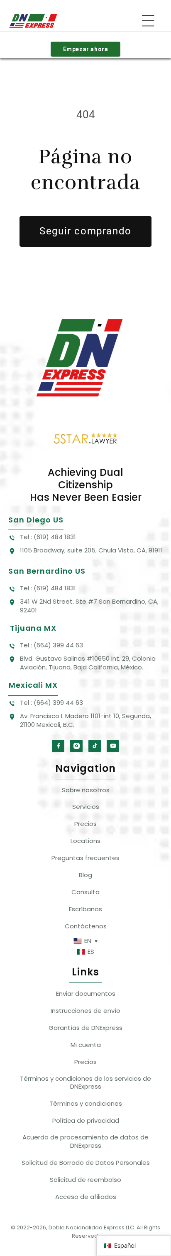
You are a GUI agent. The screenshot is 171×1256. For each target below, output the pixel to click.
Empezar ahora (85, 49)
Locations (85, 840)
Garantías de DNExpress (85, 1027)
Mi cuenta (86, 1044)
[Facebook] (58, 746)
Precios (85, 823)
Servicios (85, 806)
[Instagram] (76, 746)
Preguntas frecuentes (85, 857)
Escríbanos (85, 909)
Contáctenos (86, 926)
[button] (148, 20)
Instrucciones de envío (85, 1010)
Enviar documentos (85, 993)
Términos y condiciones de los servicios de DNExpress (85, 1082)
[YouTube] (113, 746)
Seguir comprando (85, 231)
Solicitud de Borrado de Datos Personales (86, 1162)
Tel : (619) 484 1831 (48, 536)
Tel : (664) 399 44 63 (51, 645)
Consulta (85, 892)
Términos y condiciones (85, 1103)
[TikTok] (94, 746)
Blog (85, 874)
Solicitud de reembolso (85, 1179)
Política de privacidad (85, 1120)
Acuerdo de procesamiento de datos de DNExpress (85, 1141)
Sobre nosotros (86, 790)
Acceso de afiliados (85, 1196)
